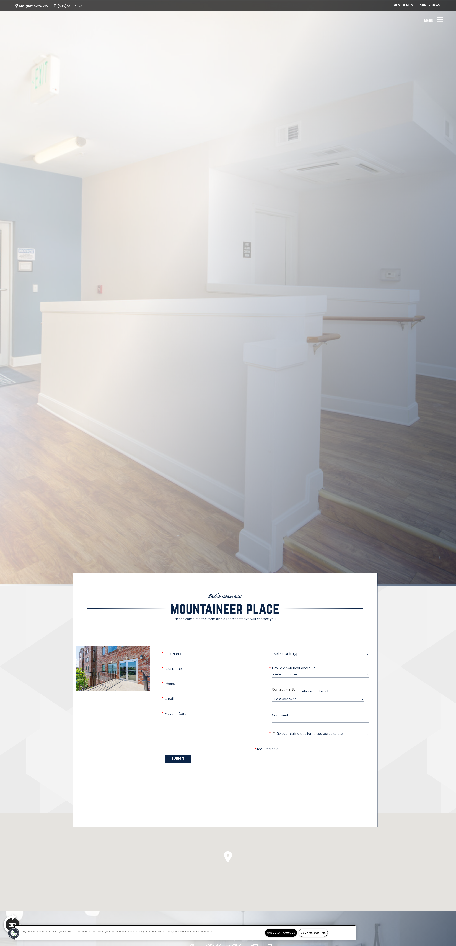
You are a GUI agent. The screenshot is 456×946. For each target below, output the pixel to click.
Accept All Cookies (281, 932)
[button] (13, 933)
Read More (224, 628)
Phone (307, 691)
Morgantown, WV (33, 6)
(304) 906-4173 (70, 6)
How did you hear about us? (294, 668)
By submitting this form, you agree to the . (322, 734)
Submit (178, 758)
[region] (185, 932)
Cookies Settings (313, 932)
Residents (403, 5)
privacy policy (355, 734)
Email (323, 691)
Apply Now (430, 5)
